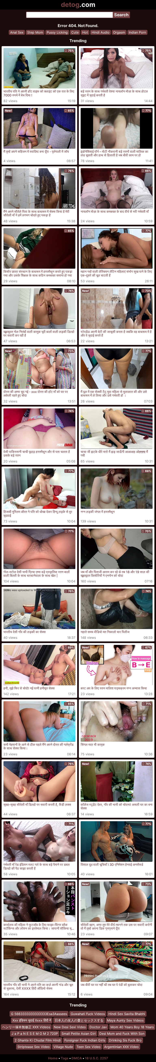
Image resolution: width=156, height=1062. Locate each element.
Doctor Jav (98, 1027)
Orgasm (119, 32)
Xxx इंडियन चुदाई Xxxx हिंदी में (31, 1020)
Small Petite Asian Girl (79, 1033)
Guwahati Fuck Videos (88, 1014)
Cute (75, 32)
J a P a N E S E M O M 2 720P (35, 1033)
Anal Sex (17, 32)
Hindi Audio (100, 32)
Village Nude (63, 1047)
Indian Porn (137, 32)
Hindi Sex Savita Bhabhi (126, 1014)
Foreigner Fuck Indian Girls (84, 1040)
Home (53, 1058)
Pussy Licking (57, 32)
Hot (85, 32)
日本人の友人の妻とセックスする (79, 1020)
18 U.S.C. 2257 (96, 1058)
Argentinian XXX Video (121, 1047)
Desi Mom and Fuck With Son (121, 1033)
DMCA (77, 1058)
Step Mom (35, 32)
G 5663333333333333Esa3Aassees (39, 1014)
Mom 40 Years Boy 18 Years (132, 1027)
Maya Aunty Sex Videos (125, 1020)
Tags (64, 1058)
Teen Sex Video (89, 1047)
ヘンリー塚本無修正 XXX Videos (26, 1027)
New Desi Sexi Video (70, 1027)
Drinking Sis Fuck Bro (125, 1040)
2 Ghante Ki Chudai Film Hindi (38, 1040)
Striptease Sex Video (33, 1047)
